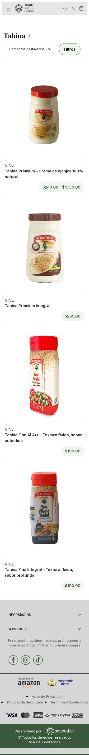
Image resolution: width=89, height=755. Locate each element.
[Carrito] (81, 8)
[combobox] (30, 49)
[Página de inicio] (26, 8)
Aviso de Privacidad (47, 696)
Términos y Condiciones (69, 702)
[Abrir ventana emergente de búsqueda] (65, 8)
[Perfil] (73, 8)
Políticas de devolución (25, 702)
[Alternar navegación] (8, 8)
